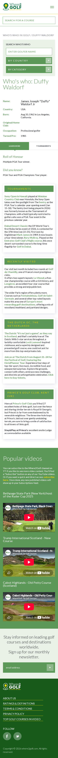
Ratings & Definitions (19, 703)
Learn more (14, 146)
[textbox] (18, 60)
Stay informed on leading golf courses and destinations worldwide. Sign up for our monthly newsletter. (29, 647)
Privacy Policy (13, 713)
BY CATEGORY (17, 69)
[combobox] (29, 60)
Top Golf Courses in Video (21, 719)
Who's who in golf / (17, 35)
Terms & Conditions (17, 708)
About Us (9, 698)
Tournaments (43, 146)
